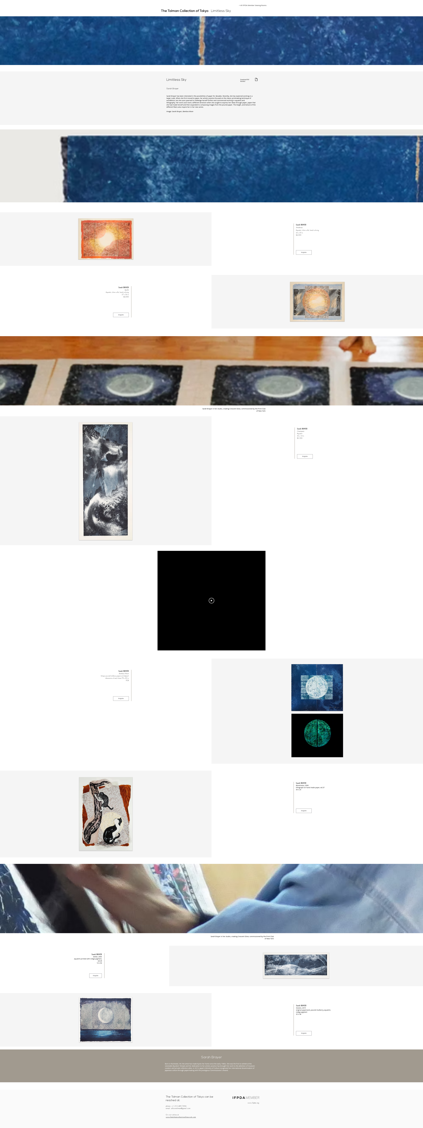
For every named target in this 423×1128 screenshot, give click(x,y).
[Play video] (211, 600)
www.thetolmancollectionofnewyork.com (181, 1117)
